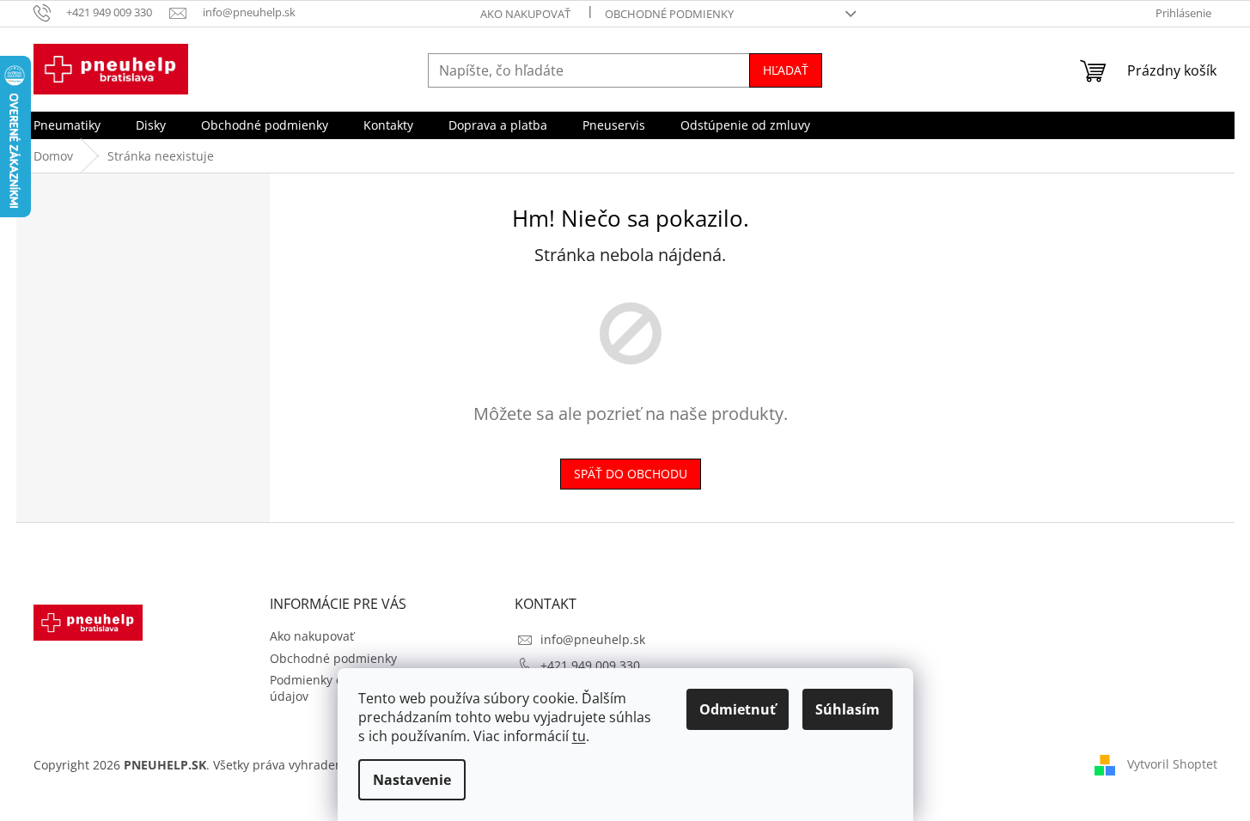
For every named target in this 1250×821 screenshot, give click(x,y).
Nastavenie (412, 779)
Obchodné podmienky (669, 13)
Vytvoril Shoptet (1172, 764)
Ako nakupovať (525, 13)
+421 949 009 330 (590, 665)
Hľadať (785, 70)
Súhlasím (847, 709)
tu (579, 736)
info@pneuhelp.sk (592, 639)
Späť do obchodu (630, 473)
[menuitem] (67, 125)
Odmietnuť (737, 709)
